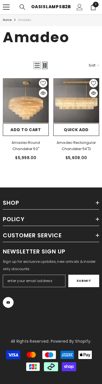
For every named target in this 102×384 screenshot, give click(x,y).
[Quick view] (43, 93)
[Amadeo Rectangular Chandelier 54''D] (76, 100)
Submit (83, 280)
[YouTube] (8, 302)
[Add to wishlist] (43, 83)
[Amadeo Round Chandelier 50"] (26, 100)
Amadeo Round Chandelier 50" (26, 145)
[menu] (6, 7)
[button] (37, 65)
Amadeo (24, 20)
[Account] (79, 7)
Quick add (76, 130)
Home (7, 20)
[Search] (22, 7)
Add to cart (25, 130)
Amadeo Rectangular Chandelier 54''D (76, 145)
